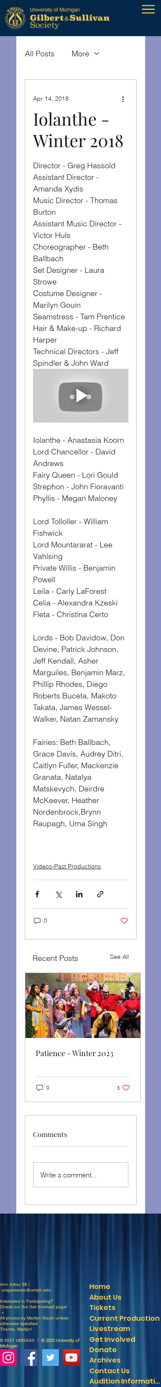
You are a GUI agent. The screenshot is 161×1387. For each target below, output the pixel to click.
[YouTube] (71, 1357)
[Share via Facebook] (37, 894)
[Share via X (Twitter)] (58, 894)
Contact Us (109, 1371)
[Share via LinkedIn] (79, 894)
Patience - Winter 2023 (74, 1053)
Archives (105, 1360)
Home (99, 1286)
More (80, 54)
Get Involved (42, 1307)
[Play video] (80, 396)
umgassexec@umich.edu (26, 1290)
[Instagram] (8, 1357)
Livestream (109, 1329)
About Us (105, 1297)
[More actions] (123, 98)
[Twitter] (50, 1357)
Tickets (102, 1308)
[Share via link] (100, 894)
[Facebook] (29, 1357)
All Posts (40, 54)
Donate (103, 1350)
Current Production (124, 1318)
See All (119, 957)
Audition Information (124, 1381)
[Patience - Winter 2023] (82, 1005)
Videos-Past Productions (67, 866)
